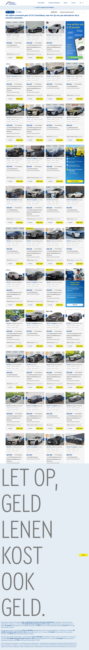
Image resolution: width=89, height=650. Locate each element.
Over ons (73, 2)
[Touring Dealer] (11, 3)
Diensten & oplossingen (54, 2)
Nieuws (65, 2)
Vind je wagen (41, 2)
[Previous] (6, 27)
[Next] (23, 27)
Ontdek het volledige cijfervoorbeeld (33, 50)
